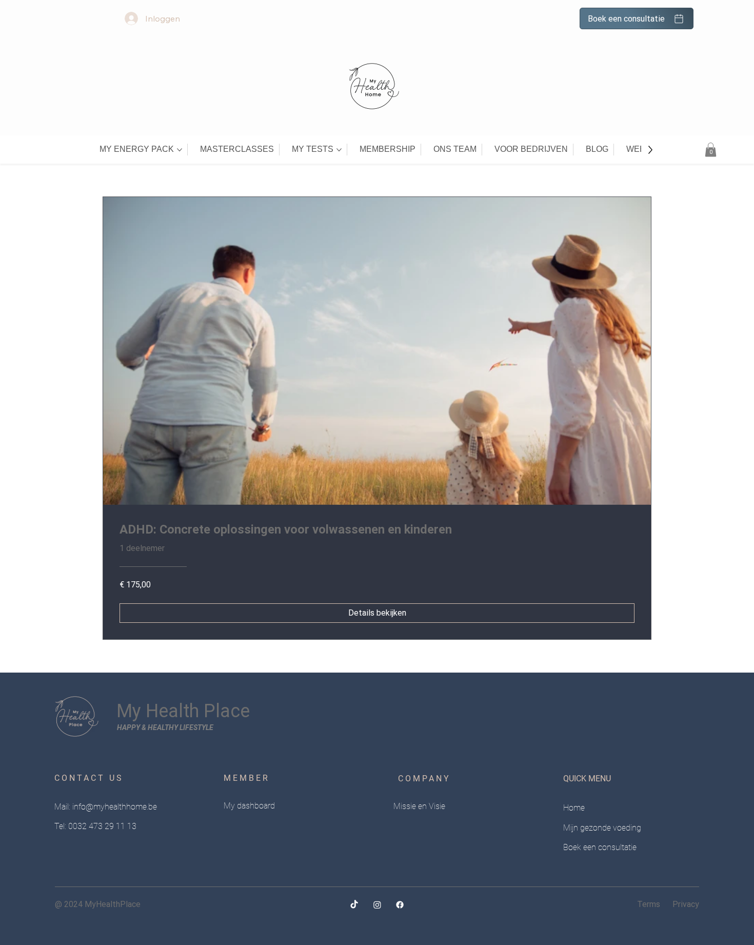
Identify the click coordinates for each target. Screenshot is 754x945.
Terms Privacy (668, 904)
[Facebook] (400, 905)
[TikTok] (354, 905)
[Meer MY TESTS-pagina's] (339, 149)
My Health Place (183, 711)
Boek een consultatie (600, 847)
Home (574, 808)
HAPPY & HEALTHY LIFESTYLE (165, 727)
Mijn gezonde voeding (602, 828)
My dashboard (249, 806)
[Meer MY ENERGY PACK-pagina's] (179, 149)
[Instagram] (377, 905)
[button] (711, 149)
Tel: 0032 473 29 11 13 (95, 826)
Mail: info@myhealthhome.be (105, 807)
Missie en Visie (419, 806)
